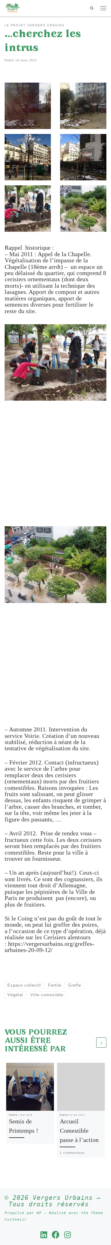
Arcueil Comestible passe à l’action (79, 1130)
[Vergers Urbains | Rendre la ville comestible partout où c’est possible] (12, 7)
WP (39, 1213)
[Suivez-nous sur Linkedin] (43, 1235)
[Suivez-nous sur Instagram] (67, 1235)
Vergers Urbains (63, 1197)
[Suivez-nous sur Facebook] (56, 1235)
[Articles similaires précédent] (90, 1042)
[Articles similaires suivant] (101, 1042)
